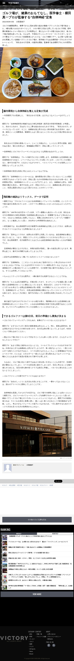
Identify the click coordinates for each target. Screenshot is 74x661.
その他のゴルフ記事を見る (37, 520)
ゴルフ (29, 7)
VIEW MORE (37, 594)
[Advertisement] (37, 501)
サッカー (21, 7)
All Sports (52, 7)
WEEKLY (18, 534)
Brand (68, 7)
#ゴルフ (4, 485)
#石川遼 (19, 485)
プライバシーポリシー (54, 636)
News (60, 7)
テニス (44, 7)
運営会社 (50, 639)
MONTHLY (55, 534)
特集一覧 (39, 634)
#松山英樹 (12, 485)
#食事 (51, 485)
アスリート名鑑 (41, 636)
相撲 (37, 7)
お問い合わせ (51, 634)
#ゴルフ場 (35, 485)
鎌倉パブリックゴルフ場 (66, 458)
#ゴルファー (44, 485)
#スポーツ (27, 485)
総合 (6, 7)
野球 (14, 7)
